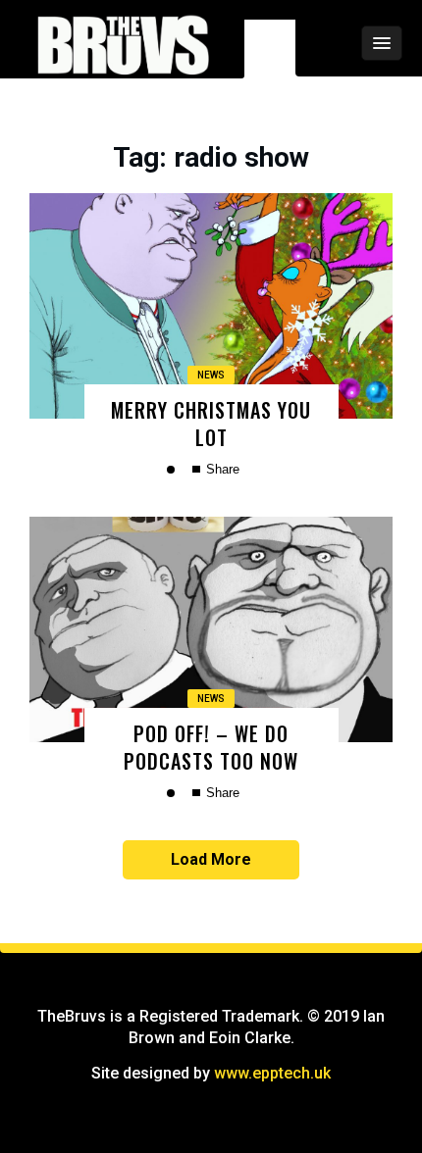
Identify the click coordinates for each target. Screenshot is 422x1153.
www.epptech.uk (272, 1073)
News (211, 375)
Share (220, 469)
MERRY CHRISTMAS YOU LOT (211, 423)
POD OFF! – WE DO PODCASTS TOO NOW (211, 747)
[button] (329, 43)
